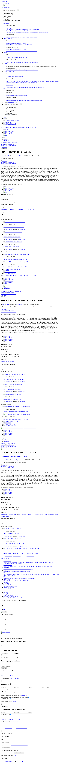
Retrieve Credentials (19, 752)
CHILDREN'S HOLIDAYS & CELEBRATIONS (26, 209)
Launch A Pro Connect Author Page (28, 82)
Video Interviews (8, 16)
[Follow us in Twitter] (4, 606)
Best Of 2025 (26, 37)
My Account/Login (30, 578)
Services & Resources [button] (9, 71)
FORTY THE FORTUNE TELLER (12, 237)
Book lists (13, 37)
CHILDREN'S (7, 140)
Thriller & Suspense (20, 29)
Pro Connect (7, 19)
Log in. (14, 670)
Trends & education (11, 87)
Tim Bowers (22, 536)
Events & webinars (39, 87)
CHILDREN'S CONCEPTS (7, 209)
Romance (36, 29)
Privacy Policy (7, 583)
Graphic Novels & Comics (27, 32)
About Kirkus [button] (7, 579)
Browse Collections (11, 95)
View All (8, 28)
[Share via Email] (8, 133)
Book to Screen (10, 51)
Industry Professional (9, 693)
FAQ (16, 580)
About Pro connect (26, 100)
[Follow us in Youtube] (4, 609)
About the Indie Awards (11, 62)
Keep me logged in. (5, 698)
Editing (11, 76)
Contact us (6, 582)
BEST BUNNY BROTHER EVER (12, 533)
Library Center (9, 85)
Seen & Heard (22, 49)
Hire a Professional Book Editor (11, 574)
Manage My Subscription (20, 571)
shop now (3, 144)
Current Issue (9, 70)
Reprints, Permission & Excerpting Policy (9, 588)
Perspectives (13, 49)
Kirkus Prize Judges (27, 569)
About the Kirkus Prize (21, 57)
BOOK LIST (8, 127)
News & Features (8, 15)
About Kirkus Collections (21, 95)
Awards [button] (5, 52)
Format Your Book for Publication (41, 81)
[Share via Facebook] (9, 131)
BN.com (14, 145)
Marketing (20, 76)
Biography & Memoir (29, 30)
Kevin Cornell (22, 239)
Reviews (6, 139)
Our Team (9, 580)
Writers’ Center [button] (7, 573)
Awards (17, 49)
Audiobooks (9, 29)
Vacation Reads (33, 37)
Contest (13, 580)
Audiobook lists (19, 37)
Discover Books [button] (7, 561)
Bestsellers (8, 37)
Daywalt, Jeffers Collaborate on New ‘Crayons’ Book (16, 259)
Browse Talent (18, 100)
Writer (5, 691)
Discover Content (10, 100)
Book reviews (7, 12)
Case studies (18, 87)
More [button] (5, 88)
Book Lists (10, 566)
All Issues (21, 70)
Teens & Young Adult (38, 32)
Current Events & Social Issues (13, 32)
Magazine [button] (6, 63)
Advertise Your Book (15, 82)
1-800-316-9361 (8, 728)
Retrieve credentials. (14, 678)
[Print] (5, 135)
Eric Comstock (8, 556)
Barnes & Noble (8, 145)
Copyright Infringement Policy (11, 586)
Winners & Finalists (11, 57)
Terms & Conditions (8, 584)
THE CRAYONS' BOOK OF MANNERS (14, 227)
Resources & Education (11, 73)
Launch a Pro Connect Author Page (48, 574)
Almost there (4, 668)
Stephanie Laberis (20, 460)
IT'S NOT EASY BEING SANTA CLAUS (14, 543)
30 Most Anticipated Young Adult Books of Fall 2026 (23, 127)
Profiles (8, 49)
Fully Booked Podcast (32, 51)
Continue (16, 653)
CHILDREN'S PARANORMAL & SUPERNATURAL (31, 514)
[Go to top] (4, 612)
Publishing (15, 76)
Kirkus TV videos (44, 566)
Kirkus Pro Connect (21, 578)
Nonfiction (21, 30)
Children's (45, 32)
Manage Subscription (28, 70)
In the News (16, 51)
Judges (36, 62)
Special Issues (16, 70)
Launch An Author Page (36, 100)
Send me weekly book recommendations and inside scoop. (14, 697)
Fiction (13, 29)
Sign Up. (16, 755)
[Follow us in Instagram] (4, 608)
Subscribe (35, 70)
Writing (8, 76)
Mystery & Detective (29, 29)
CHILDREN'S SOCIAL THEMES (9, 514)
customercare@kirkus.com (21, 728)
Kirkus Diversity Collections (10, 578)
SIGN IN (8, 3)
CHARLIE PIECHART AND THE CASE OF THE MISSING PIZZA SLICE (22, 553)
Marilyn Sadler (5, 460)
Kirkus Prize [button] (6, 567)
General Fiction (10, 43)
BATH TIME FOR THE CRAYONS (12, 247)
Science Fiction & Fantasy (12, 30)
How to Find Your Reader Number (19, 745)
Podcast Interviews (8, 17)
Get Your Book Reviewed (27, 81)
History (35, 30)
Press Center (20, 580)
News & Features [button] (8, 38)
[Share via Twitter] (8, 132)
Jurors (27, 57)
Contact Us (6, 592)
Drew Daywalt (5, 155)
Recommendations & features (28, 87)
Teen (20, 43)
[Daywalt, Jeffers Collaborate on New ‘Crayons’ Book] (17, 254)
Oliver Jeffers (19, 155)
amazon (2, 145)
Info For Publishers (27, 580)
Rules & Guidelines (30, 62)
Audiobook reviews (8, 13)
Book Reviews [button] (7, 23)
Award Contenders (21, 62)
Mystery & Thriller (23, 44)
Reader (5, 690)
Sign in (2, 695)
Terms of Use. (24, 695)
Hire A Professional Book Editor (13, 81)
